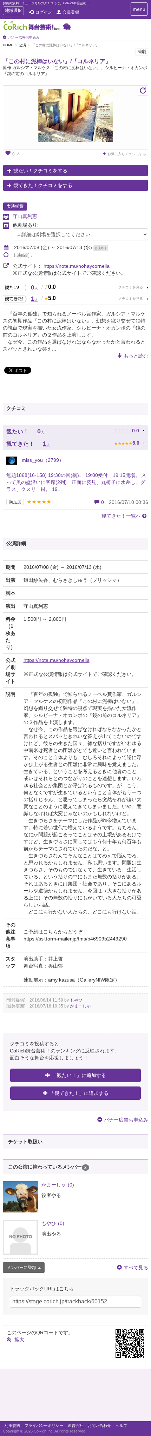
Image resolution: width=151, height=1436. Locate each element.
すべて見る (136, 1267)
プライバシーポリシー (44, 1425)
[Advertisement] (75, 1396)
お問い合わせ (99, 1425)
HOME (8, 45)
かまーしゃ (80, 1006)
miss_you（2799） (42, 460)
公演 (22, 45)
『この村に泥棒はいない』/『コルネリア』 (57, 61)
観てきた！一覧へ (121, 516)
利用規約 (12, 1425)
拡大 (19, 1339)
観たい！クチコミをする (40, 170)
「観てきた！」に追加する (79, 1093)
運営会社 (75, 1425)
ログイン (43, 12)
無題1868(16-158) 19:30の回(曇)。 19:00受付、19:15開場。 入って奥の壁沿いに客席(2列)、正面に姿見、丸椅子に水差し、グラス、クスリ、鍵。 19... (76, 482)
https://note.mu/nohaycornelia (77, 266)
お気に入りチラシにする (126, 154)
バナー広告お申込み (24, 37)
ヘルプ (121, 1425)
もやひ (76, 1000)
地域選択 (13, 11)
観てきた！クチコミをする (42, 185)
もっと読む (136, 356)
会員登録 (71, 12)
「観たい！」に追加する (79, 1075)
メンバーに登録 (21, 1267)
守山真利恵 (25, 216)
